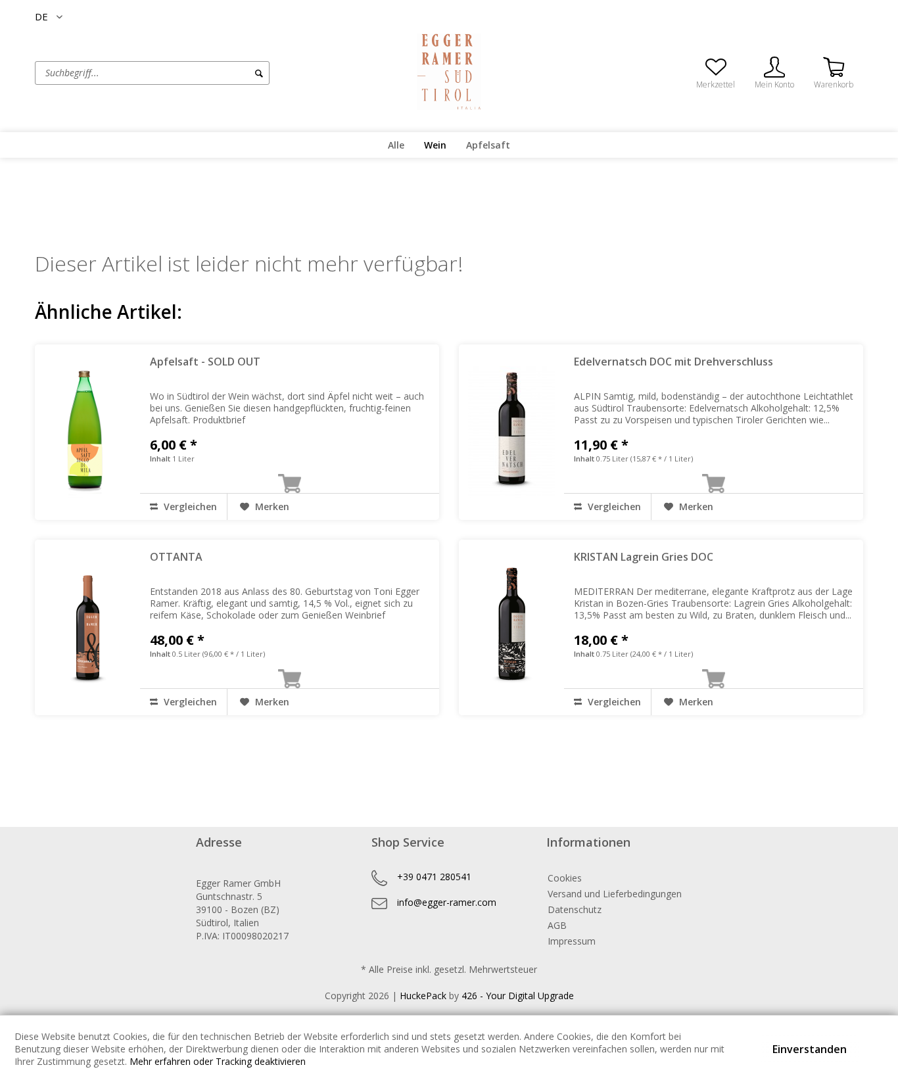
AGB (557, 925)
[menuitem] (202, 73)
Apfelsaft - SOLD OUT (205, 361)
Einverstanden (809, 1049)
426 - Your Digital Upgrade (517, 995)
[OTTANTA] (87, 627)
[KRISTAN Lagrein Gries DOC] (511, 627)
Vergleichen (189, 506)
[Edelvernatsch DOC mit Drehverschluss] (511, 432)
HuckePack (423, 995)
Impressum (572, 941)
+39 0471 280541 (434, 876)
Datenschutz (575, 909)
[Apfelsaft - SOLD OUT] (87, 432)
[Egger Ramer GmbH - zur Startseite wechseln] (449, 72)
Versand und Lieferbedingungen (615, 893)
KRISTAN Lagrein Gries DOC (643, 557)
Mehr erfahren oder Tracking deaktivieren (218, 1061)
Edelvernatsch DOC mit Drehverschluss (673, 361)
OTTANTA (176, 557)
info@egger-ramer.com (446, 902)
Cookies (565, 878)
